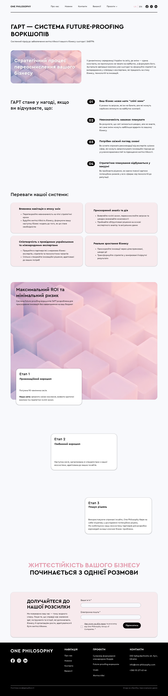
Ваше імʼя (86, 600)
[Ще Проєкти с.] (116, 6)
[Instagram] (151, 6)
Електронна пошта (90, 612)
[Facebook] (147, 6)
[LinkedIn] (155, 6)
